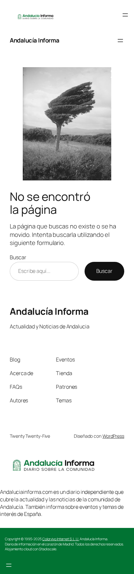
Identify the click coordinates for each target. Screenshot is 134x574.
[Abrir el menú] (125, 15)
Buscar (18, 257)
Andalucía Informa (35, 40)
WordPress (113, 436)
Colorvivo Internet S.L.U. (60, 538)
